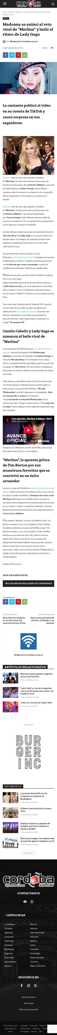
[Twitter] (12, 55)
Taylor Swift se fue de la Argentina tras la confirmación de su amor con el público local (37, 691)
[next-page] (9, 717)
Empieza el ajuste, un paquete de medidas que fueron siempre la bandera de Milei (35, 826)
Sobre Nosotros (28, 997)
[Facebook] (5, 55)
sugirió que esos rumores (22, 257)
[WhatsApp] (24, 55)
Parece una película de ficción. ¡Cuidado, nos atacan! (42, 620)
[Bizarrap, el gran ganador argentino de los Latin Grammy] (10, 678)
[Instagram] (28, 985)
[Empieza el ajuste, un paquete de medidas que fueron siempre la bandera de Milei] (10, 827)
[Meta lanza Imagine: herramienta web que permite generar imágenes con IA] (10, 842)
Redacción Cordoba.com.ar (24, 41)
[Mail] (25, 901)
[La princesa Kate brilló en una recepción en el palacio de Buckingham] (10, 797)
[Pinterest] (18, 55)
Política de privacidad (28, 1009)
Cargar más (27, 853)
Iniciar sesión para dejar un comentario (28, 583)
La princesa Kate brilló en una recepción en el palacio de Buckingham (33, 796)
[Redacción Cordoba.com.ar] (4, 41)
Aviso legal (28, 1003)
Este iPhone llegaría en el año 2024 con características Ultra (14, 620)
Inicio (5, 12)
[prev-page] (4, 717)
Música (11, 12)
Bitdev (10, 1031)
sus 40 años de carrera (26, 311)
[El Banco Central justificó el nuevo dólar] (10, 812)
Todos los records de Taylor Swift (36, 703)
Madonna (7, 177)
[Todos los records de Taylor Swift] (10, 706)
